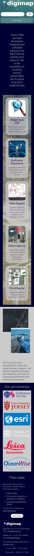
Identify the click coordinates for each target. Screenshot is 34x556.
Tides (14, 20)
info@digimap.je (14, 538)
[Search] (29, 14)
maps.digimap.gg (9, 510)
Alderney (21, 498)
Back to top (17, 516)
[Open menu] (17, 9)
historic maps (12, 493)
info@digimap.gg (14, 531)
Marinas (19, 20)
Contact (6, 544)
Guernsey (10, 498)
